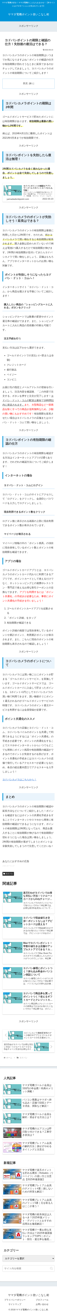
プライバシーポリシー (15, 1300)
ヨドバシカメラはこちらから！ (19, 779)
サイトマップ (15, 1304)
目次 (25, 83)
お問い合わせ (42, 1304)
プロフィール (42, 1300)
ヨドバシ (9, 874)
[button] (51, 1268)
